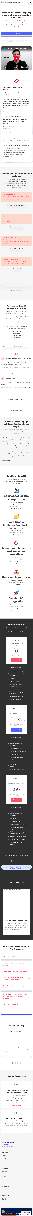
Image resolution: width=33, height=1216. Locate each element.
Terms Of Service (7, 1174)
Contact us (5, 1171)
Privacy (4, 1176)
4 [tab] (19, 290)
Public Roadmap (6, 1181)
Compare (4, 1162)
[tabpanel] (16, 285)
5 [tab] (21, 290)
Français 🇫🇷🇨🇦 (24, 1214)
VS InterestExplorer (7, 1190)
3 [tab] (16, 290)
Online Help (5, 1178)
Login (3, 1160)
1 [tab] (11, 290)
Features (4, 1155)
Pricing (4, 1158)
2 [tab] (14, 290)
